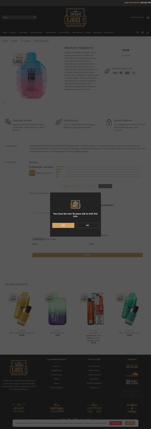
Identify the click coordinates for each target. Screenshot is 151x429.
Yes (63, 225)
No (87, 225)
